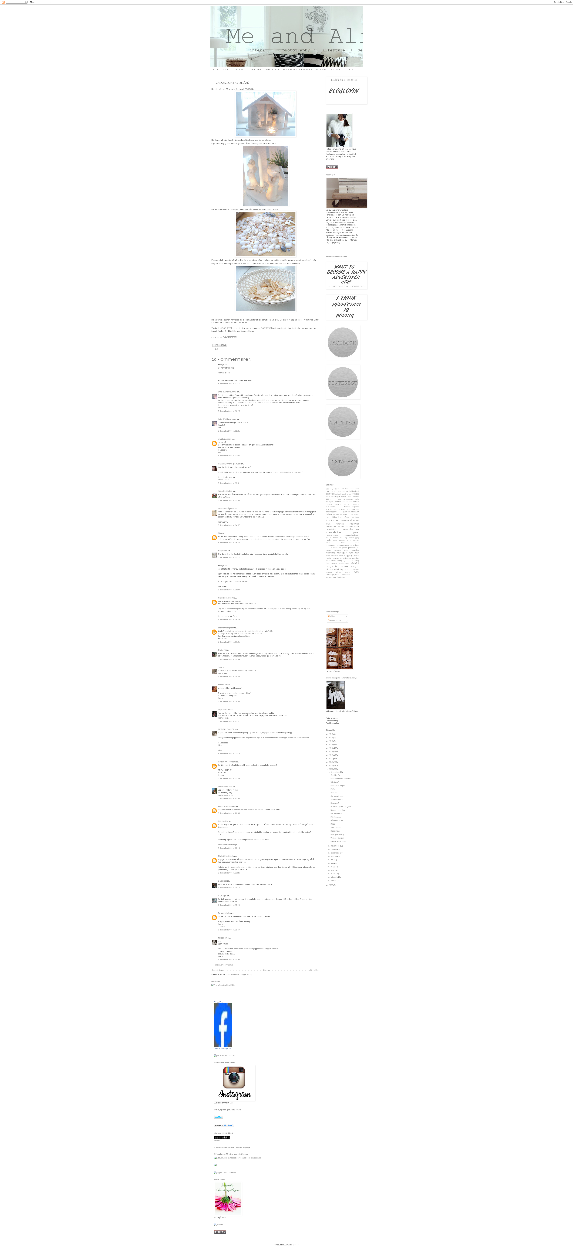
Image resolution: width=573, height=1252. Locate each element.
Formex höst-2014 (351, 504)
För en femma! (336, 813)
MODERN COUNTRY (227, 729)
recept (346, 550)
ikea (357, 517)
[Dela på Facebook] (222, 345)
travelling (334, 563)
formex (356, 502)
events (356, 499)
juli (332, 860)
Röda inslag (335, 831)
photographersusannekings (337, 545)
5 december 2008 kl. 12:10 (229, 384)
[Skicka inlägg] (216, 349)
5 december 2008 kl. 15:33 (229, 590)
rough (328, 555)
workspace (355, 575)
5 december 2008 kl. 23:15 (229, 848)
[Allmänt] (218, 1224)
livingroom (340, 524)
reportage (340, 553)
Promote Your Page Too (222, 1048)
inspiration (332, 520)
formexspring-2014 (351, 507)
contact (240, 69)
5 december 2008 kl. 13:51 (229, 483)
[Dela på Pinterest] (225, 345)
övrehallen (341, 577)
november (335, 846)
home (215, 69)
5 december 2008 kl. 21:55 (229, 798)
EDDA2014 (349, 499)
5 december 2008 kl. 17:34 (229, 659)
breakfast (348, 494)
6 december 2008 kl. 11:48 (229, 930)
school (341, 555)
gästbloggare (331, 512)
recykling (355, 550)
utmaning (348, 569)
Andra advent (336, 828)
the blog (355, 561)
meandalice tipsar (342, 532)
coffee (349, 497)
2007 (331, 885)
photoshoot (354, 545)
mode (328, 540)
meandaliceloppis (352, 535)
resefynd (349, 553)
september (335, 853)
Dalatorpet (222, 881)
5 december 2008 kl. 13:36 (229, 456)
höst (352, 517)
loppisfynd (354, 524)
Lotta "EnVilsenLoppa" (227, 392)
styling (339, 561)
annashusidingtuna (226, 628)
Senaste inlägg (218, 970)
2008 (331, 769)
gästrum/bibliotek (351, 511)
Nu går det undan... (338, 810)
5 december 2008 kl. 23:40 (229, 873)
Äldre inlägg (314, 970)
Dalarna (355, 497)
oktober (334, 849)
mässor (342, 540)
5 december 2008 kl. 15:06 (229, 543)
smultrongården (224, 439)
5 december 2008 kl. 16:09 (229, 620)
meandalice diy (333, 529)
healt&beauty (337, 514)
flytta (343, 502)
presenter (337, 548)
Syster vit (221, 650)
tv (333, 567)
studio (333, 561)
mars (333, 874)
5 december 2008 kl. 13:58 (229, 500)
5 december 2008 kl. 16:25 (229, 642)
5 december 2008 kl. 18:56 (229, 677)
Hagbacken (222, 551)
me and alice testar (350, 527)
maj (332, 867)
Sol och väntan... (337, 796)
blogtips (336, 494)
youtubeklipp (331, 577)
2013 (331, 752)
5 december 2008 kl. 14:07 (229, 525)
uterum (329, 569)
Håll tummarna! (337, 821)
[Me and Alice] (223, 1046)
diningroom (337, 499)
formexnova (340, 507)
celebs (328, 497)
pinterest (329, 548)
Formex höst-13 (333, 504)
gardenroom (343, 509)
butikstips (355, 494)
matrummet (331, 526)
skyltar (328, 558)
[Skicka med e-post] (213, 345)
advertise (255, 69)
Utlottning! (335, 782)
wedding (356, 569)
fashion (338, 502)
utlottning (338, 569)
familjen (329, 501)
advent (352, 489)
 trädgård (331, 489)
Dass (333, 824)
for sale (349, 502)
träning (328, 567)
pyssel (328, 550)
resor (356, 553)
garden (333, 509)
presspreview (353, 548)
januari (334, 881)
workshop (346, 575)
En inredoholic (224, 913)
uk (358, 567)
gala (327, 509)
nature (348, 540)
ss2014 (342, 558)
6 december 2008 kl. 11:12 (229, 888)
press (344, 548)
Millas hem (222, 938)
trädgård (355, 563)
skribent (356, 555)
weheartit (329, 572)
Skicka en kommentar (224, 965)
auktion (333, 491)
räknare (217, 1141)
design (329, 499)
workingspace (332, 574)
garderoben (354, 509)
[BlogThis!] (216, 345)
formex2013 (330, 507)
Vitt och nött (223, 685)
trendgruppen (344, 563)
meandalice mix (351, 529)
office (343, 543)
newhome (355, 540)
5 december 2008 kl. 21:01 (229, 721)
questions (338, 550)
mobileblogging (354, 538)
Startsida (266, 970)
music (334, 540)
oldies (357, 543)
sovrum (335, 558)
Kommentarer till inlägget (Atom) (239, 974)
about (227, 69)
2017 (331, 738)
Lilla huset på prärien (226, 509)
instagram (345, 520)
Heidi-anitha (223, 821)
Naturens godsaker (338, 841)
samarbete (334, 555)
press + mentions (342, 69)
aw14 (339, 491)
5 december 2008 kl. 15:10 (229, 557)
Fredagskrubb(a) (337, 835)
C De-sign (222, 896)
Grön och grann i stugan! (341, 806)
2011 (331, 759)
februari (334, 877)
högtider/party (343, 517)
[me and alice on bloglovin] (224, 1126)
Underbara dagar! (338, 786)
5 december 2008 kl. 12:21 (229, 431)
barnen (329, 494)
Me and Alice (218, 1002)
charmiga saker (338, 496)
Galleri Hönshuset (225, 598)
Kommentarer (335, 621)
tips (327, 563)
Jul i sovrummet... (338, 800)
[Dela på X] (219, 345)
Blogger (296, 1245)
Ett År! (333, 789)
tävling (353, 567)
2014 (331, 748)
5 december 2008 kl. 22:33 (229, 813)
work (356, 572)
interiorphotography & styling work (289, 69)
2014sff (347, 489)
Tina (220, 533)
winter (338, 572)
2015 (331, 745)
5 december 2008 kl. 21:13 (229, 754)
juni (332, 863)
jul (351, 520)
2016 (331, 741)
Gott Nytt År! (335, 775)
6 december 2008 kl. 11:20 (229, 905)
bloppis (342, 494)
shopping (348, 555)
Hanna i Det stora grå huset (229, 464)
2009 (331, 766)
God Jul (334, 793)
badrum (345, 491)
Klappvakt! (335, 803)
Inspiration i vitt (224, 710)
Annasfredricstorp (225, 491)
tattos (349, 561)
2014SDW (340, 489)
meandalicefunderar (332, 535)
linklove (321, 69)
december (335, 772)
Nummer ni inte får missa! (341, 779)
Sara (220, 667)
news (328, 543)
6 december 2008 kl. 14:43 (229, 960)
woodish (347, 572)
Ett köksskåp (336, 817)
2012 (331, 755)
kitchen (356, 520)
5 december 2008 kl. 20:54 (229, 701)
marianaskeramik (225, 787)
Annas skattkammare (226, 806)
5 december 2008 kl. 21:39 (229, 778)
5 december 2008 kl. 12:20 (229, 411)
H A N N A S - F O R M (227, 762)
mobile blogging (340, 538)
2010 (331, 762)
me (339, 526)
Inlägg (332, 616)
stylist (345, 561)
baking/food (354, 491)
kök (328, 523)
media (328, 538)
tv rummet (342, 566)
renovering (330, 553)
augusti (334, 856)
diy (343, 499)
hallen (329, 514)
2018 (331, 734)
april (333, 870)
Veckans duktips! (337, 838)
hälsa (334, 517)
